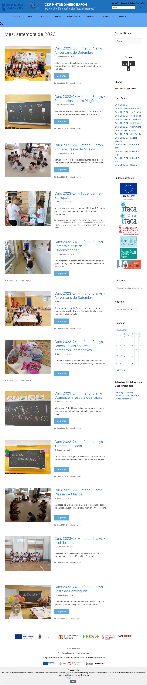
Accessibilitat (101, 658)
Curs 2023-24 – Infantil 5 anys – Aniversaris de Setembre (79, 295)
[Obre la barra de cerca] (134, 16)
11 (116, 350)
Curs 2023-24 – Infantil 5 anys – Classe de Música (79, 492)
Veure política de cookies (73, 678)
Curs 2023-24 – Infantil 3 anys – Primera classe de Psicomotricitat (79, 246)
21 (128, 355)
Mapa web (83, 658)
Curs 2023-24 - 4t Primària (82, 223)
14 (128, 350)
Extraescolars (72, 17)
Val (140, 7)
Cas (144, 7)
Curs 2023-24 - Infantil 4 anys (69, 83)
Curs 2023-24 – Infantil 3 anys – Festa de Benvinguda (79, 589)
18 (117, 355)
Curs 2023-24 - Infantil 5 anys (69, 328)
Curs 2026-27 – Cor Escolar (128, 134)
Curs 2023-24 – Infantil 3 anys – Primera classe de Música (79, 147)
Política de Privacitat (56, 658)
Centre (15, 17)
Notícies (58, 17)
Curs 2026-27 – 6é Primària (128, 127)
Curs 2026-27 (121, 105)
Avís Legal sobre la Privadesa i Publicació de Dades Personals (127, 395)
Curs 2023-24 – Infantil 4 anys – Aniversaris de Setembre (79, 50)
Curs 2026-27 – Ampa (125, 130)
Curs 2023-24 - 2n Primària (89, 220)
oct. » (125, 370)
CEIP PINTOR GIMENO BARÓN (66, 4)
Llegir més (61, 76)
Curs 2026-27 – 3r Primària (128, 116)
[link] (1, 23)
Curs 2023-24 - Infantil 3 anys (69, 129)
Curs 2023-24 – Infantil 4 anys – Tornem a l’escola (79, 444)
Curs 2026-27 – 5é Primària (128, 123)
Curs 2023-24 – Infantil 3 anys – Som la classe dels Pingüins (79, 98)
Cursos (29, 17)
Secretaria (90, 17)
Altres (121, 17)
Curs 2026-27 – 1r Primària (128, 108)
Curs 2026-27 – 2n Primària (128, 112)
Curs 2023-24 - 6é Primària (76, 225)
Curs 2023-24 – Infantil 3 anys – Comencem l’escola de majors (79, 395)
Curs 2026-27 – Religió (126, 165)
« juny (118, 370)
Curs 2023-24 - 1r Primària (67, 220)
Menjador (106, 17)
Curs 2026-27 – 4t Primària (128, 119)
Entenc (73, 681)
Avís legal (44, 658)
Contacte (91, 658)
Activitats (41, 17)
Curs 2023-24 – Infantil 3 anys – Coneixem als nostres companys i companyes (79, 346)
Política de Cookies (72, 658)
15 (132, 350)
